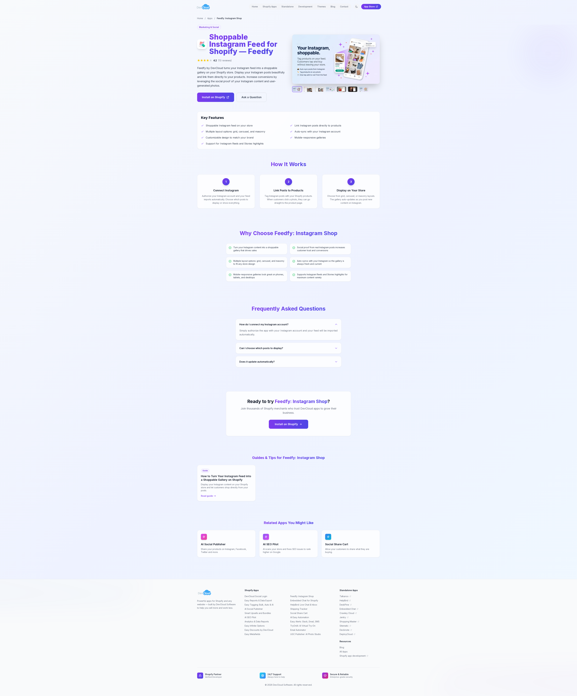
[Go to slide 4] (330, 89)
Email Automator (298, 630)
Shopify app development (353, 656)
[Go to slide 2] (308, 89)
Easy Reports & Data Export (258, 600)
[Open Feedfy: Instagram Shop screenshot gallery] (336, 59)
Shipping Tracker (298, 609)
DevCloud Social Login (256, 596)
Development (305, 6)
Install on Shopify (213, 97)
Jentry (343, 617)
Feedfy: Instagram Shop (302, 596)
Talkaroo (344, 596)
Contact (344, 6)
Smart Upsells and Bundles (258, 613)
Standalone (287, 6)
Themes (321, 6)
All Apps (344, 651)
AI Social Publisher (254, 609)
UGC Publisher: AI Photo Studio (305, 634)
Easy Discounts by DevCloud (259, 630)
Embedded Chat (348, 609)
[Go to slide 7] (364, 89)
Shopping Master (348, 621)
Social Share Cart (298, 613)
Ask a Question (251, 97)
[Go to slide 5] (342, 89)
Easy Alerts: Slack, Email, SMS (304, 621)
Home (255, 6)
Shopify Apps (270, 6)
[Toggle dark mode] (356, 6)
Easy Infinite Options (255, 625)
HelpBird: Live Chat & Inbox (303, 604)
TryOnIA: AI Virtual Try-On (302, 625)
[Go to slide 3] (319, 89)
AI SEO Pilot (250, 617)
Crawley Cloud (347, 613)
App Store (369, 6)
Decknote (344, 630)
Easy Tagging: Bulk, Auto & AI (259, 604)
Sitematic (344, 625)
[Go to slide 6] (353, 89)
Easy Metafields (252, 634)
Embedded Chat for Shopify (304, 600)
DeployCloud (346, 634)
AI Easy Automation (299, 617)
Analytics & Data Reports (257, 621)
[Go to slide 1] (297, 89)
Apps (209, 18)
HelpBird (344, 600)
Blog (333, 6)
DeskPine (344, 604)
